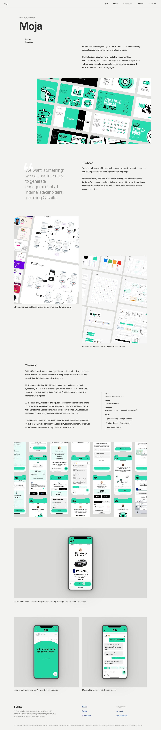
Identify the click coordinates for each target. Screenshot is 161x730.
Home (84, 707)
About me (86, 715)
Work (84, 711)
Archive (119, 711)
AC (5, 3)
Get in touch (121, 715)
